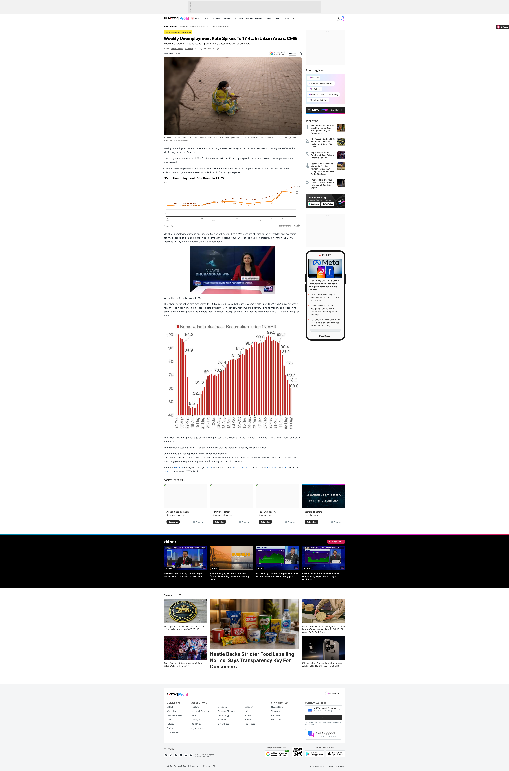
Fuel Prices (250, 724)
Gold (273, 467)
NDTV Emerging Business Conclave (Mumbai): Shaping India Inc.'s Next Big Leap (229, 576)
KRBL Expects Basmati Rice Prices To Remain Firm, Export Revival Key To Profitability (321, 576)
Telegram (275, 711)
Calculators (197, 728)
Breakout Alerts (174, 715)
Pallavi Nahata (177, 48)
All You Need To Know (177, 512)
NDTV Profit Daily (221, 512)
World (194, 715)
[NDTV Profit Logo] (177, 693)
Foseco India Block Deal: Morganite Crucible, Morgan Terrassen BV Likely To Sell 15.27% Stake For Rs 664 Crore (323, 629)
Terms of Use (180, 766)
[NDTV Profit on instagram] (176, 755)
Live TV (197, 18)
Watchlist (171, 711)
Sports (248, 715)
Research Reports (254, 18)
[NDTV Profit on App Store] (335, 754)
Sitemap (206, 766)
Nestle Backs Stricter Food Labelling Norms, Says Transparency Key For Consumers (252, 660)
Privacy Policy (194, 766)
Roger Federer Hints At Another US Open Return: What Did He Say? (183, 664)
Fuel (267, 467)
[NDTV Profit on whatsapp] (191, 755)
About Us (168, 766)
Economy (239, 18)
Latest (206, 18)
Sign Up (323, 717)
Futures (170, 724)
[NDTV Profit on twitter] (171, 755)
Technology (223, 715)
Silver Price (223, 724)
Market (208, 467)
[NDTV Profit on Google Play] (314, 754)
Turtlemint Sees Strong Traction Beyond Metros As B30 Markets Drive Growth (184, 575)
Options (170, 728)
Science (222, 719)
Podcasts (275, 715)
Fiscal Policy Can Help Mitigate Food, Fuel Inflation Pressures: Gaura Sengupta (277, 575)
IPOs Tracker (173, 732)
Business (227, 18)
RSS (215, 766)
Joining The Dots (313, 512)
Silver (284, 467)
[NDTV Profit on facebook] (166, 755)
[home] (178, 17)
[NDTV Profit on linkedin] (181, 755)
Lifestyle (195, 719)
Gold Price (196, 724)
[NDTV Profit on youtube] (186, 755)
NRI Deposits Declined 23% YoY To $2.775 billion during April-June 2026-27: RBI (184, 628)
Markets (216, 18)
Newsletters (277, 707)
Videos (248, 719)
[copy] (300, 53)
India (247, 711)
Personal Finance (281, 18)
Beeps (268, 18)
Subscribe (173, 522)
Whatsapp (276, 719)
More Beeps (324, 336)
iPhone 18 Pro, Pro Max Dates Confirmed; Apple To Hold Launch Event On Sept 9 (322, 664)
